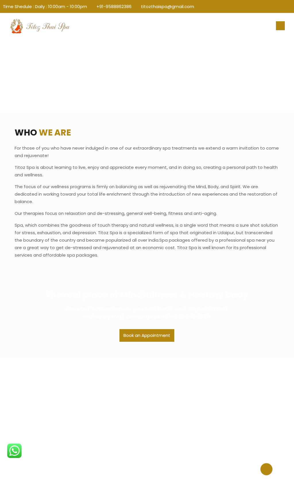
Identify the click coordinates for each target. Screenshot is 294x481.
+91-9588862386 (113, 6)
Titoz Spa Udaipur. (144, 468)
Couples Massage (169, 408)
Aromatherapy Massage (176, 391)
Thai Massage (164, 382)
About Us (92, 391)
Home (88, 382)
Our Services (95, 400)
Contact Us (94, 417)
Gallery (89, 408)
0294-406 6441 (241, 434)
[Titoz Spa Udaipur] (40, 26)
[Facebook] (280, 6)
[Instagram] (288, 6)
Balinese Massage (169, 400)
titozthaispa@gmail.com (167, 6)
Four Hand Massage (171, 417)
